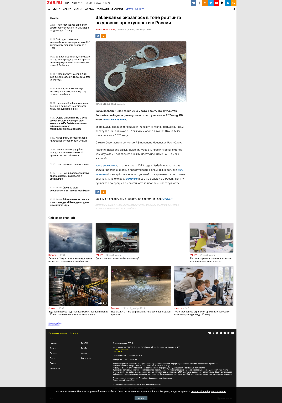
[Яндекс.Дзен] (221, 333)
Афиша (89, 8)
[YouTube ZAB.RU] (216, 3)
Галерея (53, 353)
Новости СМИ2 (53, 325)
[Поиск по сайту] (191, 9)
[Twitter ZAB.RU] (211, 3)
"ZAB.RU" (167, 198)
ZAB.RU (84, 343)
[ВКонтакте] (209, 333)
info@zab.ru (117, 351)
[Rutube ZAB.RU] (222, 3)
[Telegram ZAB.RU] (228, 3)
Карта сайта (86, 358)
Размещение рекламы (57, 333)
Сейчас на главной (61, 218)
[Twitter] (217, 333)
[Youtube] (233, 333)
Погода (53, 363)
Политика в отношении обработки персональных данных (137, 384)
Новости (53, 343)
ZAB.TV (67, 8)
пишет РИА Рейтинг (114, 119)
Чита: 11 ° (77, 2)
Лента (56, 8)
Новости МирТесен (55, 323)
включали (132, 178)
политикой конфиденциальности (208, 391)
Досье (52, 358)
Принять (141, 398)
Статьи (78, 8)
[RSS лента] (233, 3)
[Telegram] (225, 333)
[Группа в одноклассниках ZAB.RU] (205, 3)
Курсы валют (55, 368)
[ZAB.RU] (54, 4)
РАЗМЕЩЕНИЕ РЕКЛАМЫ (110, 8)
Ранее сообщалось (106, 165)
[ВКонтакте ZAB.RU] (193, 3)
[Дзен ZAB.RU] (199, 3)
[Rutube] (229, 333)
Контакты (74, 333)
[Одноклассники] (213, 333)
